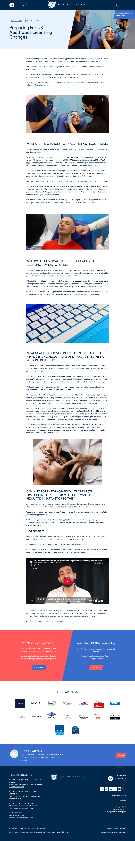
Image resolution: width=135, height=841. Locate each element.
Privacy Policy (36, 659)
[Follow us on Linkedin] (111, 789)
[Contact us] (117, 5)
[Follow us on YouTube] (119, 789)
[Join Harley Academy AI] (124, 789)
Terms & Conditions (48, 659)
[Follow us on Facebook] (115, 789)
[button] (123, 5)
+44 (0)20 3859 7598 (16, 787)
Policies (123, 800)
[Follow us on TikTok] (106, 789)
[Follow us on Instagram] (102, 789)
